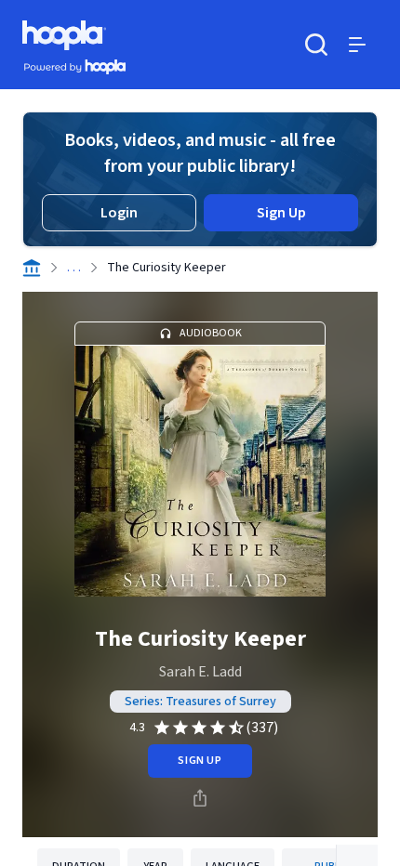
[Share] (200, 798)
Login (119, 213)
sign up (199, 760)
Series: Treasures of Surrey (200, 701)
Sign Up (281, 213)
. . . (74, 267)
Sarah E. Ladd (200, 672)
